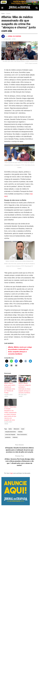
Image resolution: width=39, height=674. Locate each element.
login (11, 473)
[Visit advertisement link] (19, 2)
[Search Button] (37, 8)
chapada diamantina (10, 431)
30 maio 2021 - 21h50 (9, 39)
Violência (15, 437)
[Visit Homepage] (19, 8)
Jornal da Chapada (14, 36)
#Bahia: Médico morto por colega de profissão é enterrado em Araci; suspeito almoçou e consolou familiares (20, 350)
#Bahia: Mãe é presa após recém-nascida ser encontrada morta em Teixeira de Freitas (10, 388)
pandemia (7, 437)
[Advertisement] (19, 589)
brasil (22, 429)
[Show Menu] (2, 8)
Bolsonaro (16, 429)
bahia (10, 429)
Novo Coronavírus (22, 434)
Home (3, 13)
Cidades (8, 13)
